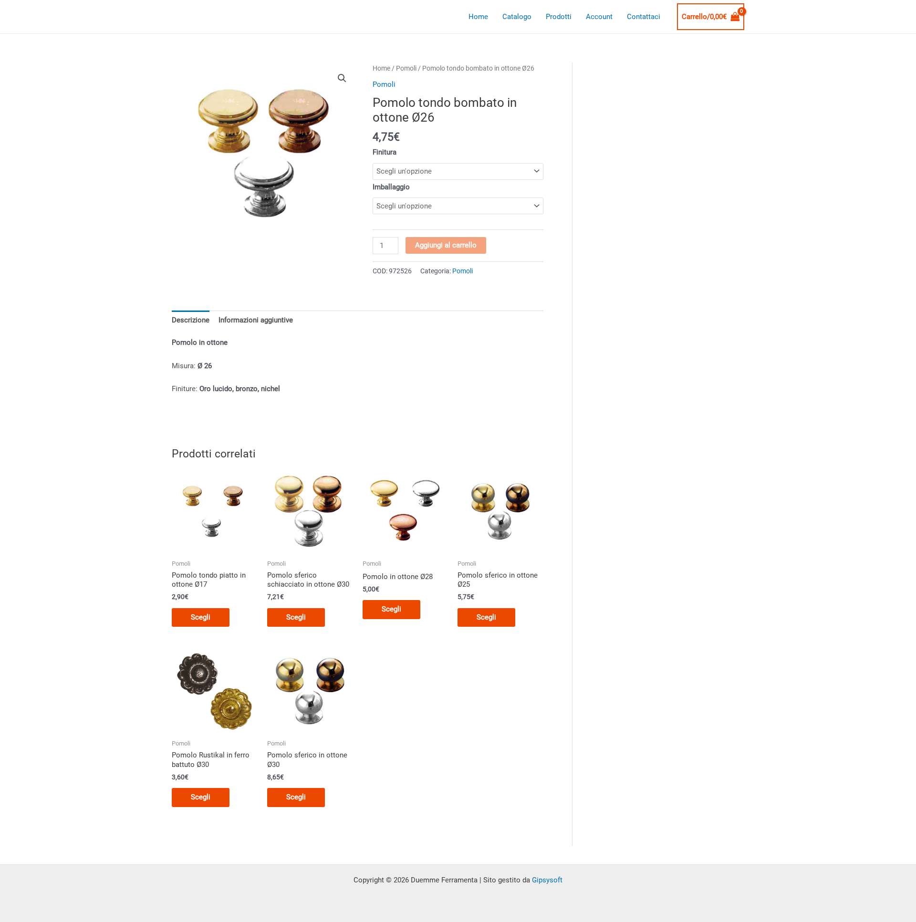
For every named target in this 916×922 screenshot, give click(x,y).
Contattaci (643, 16)
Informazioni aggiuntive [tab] (256, 320)
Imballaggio (391, 187)
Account (599, 16)
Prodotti (559, 16)
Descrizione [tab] (190, 320)
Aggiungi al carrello (446, 245)
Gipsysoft (547, 880)
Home (478, 16)
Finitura (384, 152)
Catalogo (516, 16)
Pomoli (406, 68)
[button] (342, 78)
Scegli (200, 617)
